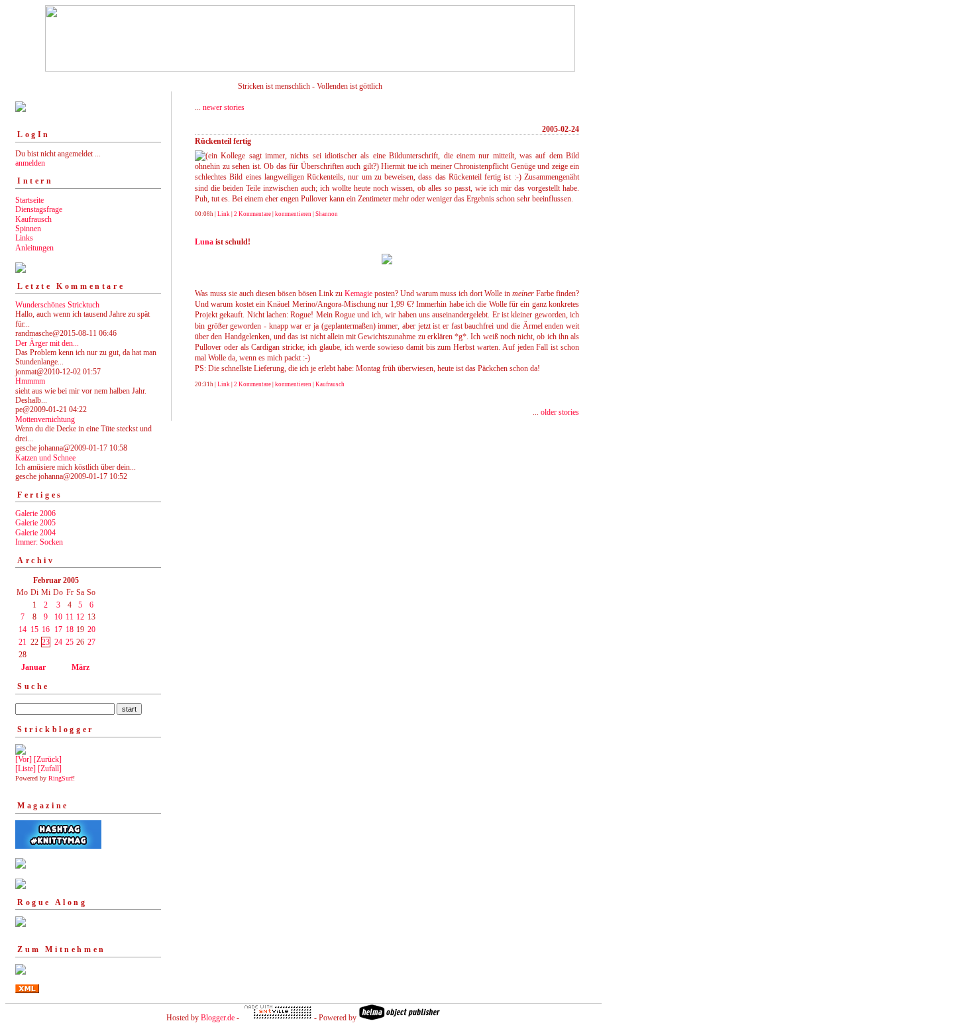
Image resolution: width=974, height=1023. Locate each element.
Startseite (29, 200)
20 (91, 629)
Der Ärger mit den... (47, 343)
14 (23, 629)
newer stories (223, 107)
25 (70, 642)
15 (34, 629)
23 (46, 642)
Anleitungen (34, 247)
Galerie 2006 (35, 513)
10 (58, 616)
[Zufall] (50, 768)
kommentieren (293, 214)
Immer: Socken (39, 542)
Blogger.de (218, 1017)
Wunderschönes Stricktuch (57, 304)
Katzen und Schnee (45, 457)
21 (23, 642)
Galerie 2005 (35, 522)
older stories (560, 412)
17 (58, 629)
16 (46, 629)
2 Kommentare (252, 214)
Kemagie (358, 293)
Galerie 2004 (35, 532)
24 (58, 642)
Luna (204, 241)
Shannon (326, 214)
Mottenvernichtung (45, 419)
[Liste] (25, 768)
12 (80, 616)
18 (70, 629)
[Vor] (23, 759)
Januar (33, 667)
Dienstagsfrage (38, 209)
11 (70, 616)
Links (24, 237)
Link (223, 214)
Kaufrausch (33, 219)
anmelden (30, 163)
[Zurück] (48, 759)
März (80, 667)
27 (91, 642)
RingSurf (60, 778)
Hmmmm (30, 381)
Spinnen (28, 228)
